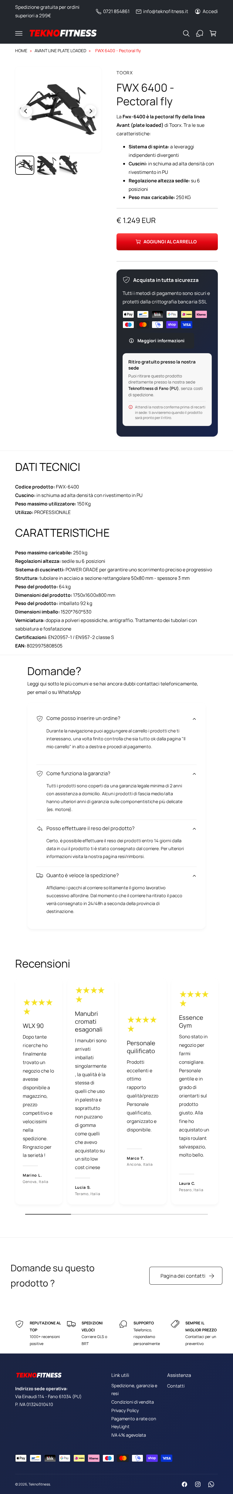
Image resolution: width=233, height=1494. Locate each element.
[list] (116, 1092)
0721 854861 (116, 11)
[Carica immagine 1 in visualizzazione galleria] (24, 165)
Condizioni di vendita (132, 1402)
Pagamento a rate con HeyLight (133, 1422)
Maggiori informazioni (160, 340)
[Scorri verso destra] (79, 111)
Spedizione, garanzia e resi (134, 1389)
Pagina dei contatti (182, 1275)
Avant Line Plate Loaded (60, 50)
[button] (18, 33)
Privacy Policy (125, 1410)
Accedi (210, 11)
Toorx (124, 73)
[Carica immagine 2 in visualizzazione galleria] (46, 165)
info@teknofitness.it (165, 11)
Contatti (175, 1386)
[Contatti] (199, 33)
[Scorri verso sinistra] (36, 111)
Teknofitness (39, 1484)
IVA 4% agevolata (128, 1435)
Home (21, 50)
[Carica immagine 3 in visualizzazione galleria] (69, 165)
